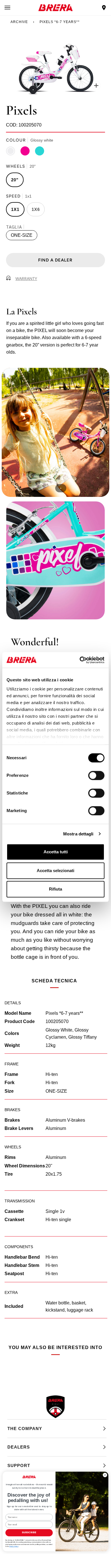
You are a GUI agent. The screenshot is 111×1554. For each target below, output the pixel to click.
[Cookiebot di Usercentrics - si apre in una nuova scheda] (79, 660)
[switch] (96, 775)
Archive (19, 22)
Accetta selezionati (55, 870)
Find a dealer (55, 260)
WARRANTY (26, 278)
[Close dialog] (105, 1475)
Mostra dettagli (78, 833)
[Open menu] (13, 7)
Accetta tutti (56, 851)
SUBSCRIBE (29, 1533)
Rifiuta (55, 889)
